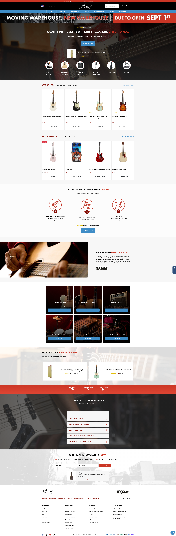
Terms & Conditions (69, 525)
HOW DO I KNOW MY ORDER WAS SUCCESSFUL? (81, 436)
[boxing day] (88, 18)
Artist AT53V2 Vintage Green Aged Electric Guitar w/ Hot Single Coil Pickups (98, 118)
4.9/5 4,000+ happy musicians (91, 27)
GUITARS (51, 11)
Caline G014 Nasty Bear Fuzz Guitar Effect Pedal (75, 168)
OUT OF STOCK (123, 127)
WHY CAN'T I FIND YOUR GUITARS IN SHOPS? (80, 441)
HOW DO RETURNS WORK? (76, 418)
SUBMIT (105, 465)
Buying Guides (92, 509)
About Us (67, 509)
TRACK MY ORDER (127, 498)
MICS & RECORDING (99, 11)
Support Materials (93, 517)
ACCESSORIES (62, 11)
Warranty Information (70, 517)
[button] (126, 6)
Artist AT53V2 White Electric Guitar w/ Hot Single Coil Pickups (53, 117)
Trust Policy (68, 520)
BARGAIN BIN (122, 11)
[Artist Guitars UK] (88, 6)
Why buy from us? (69, 528)
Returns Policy (68, 514)
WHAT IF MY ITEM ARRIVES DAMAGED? (79, 424)
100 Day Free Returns (87, 1)
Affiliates (91, 520)
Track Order (44, 517)
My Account (44, 520)
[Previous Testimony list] (129, 355)
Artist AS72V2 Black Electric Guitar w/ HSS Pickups (76, 117)
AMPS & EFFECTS (75, 11)
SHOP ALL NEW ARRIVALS (128, 136)
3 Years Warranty (108, 1)
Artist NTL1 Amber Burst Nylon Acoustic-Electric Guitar (120, 117)
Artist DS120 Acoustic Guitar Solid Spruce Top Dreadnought (121, 168)
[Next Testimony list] (133, 355)
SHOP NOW (59, 310)
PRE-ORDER (54, 127)
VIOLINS (112, 11)
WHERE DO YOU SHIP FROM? (76, 430)
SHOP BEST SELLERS (88, 44)
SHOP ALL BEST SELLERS (128, 85)
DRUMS (87, 11)
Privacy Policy (68, 522)
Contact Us (44, 511)
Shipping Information (70, 511)
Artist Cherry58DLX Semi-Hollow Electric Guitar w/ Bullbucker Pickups (99, 168)
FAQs (43, 514)
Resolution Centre (46, 522)
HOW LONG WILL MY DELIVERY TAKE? (78, 413)
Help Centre (44, 509)
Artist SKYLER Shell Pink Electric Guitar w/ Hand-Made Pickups (53, 168)
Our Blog (91, 514)
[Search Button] (117, 6)
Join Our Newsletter (93, 522)
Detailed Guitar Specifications (96, 511)
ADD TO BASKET (54, 176)
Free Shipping (67, 1)
